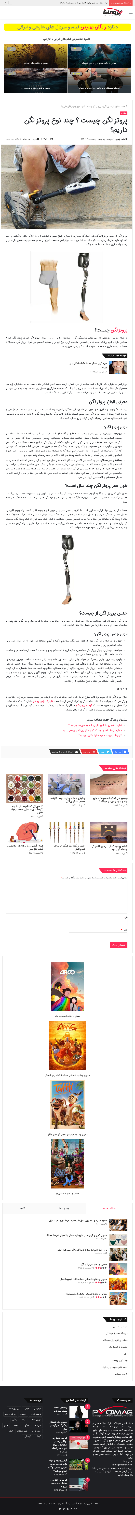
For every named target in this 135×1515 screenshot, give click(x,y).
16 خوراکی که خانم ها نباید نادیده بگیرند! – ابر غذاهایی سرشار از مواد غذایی (27, 809)
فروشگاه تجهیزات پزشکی (116, 1333)
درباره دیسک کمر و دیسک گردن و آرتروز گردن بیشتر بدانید (92, 730)
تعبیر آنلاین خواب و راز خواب (114, 1367)
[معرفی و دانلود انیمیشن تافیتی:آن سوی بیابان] (67, 1105)
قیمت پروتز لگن (84, 706)
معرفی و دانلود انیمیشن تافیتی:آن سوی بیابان (67, 1134)
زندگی (14, 1419)
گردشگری (27, 1436)
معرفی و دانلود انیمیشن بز (67, 1193)
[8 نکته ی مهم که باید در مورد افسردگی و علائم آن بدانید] (108, 832)
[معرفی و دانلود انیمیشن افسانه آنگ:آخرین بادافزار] (67, 1046)
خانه (123, 106)
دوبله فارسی (10, 1414)
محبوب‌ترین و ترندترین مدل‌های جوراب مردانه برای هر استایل (78, 1220)
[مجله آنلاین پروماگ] (112, 12)
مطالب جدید (109, 1208)
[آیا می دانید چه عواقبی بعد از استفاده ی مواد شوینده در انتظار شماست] (78, 1442)
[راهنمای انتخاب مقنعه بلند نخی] (78, 1412)
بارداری (26, 1408)
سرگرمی (26, 1425)
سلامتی (15, 1425)
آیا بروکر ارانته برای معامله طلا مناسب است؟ (58, 1483)
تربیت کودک (36, 1414)
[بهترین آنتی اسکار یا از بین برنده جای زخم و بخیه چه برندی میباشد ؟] (108, 784)
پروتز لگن (119, 330)
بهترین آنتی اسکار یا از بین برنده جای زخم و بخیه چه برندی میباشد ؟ (110, 799)
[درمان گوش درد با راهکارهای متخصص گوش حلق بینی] (24, 832)
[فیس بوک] (75, 1509)
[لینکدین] (67, 1509)
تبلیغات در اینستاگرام (118, 1347)
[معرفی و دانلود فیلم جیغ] (99, 80)
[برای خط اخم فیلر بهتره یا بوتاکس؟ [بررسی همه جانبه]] (118, 1254)
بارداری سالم (14, 1408)
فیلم (6, 1425)
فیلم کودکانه (22, 1431)
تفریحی (23, 1414)
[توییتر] (71, 1509)
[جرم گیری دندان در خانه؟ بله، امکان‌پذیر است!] (118, 367)
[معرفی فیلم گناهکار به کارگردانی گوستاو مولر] (78, 1426)
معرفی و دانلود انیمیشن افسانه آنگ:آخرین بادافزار (67, 1075)
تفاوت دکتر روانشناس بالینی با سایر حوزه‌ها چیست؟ (95, 725)
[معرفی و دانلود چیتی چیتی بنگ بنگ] (99, 56)
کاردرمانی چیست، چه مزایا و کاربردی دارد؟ (100, 735)
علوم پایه (115, 106)
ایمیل (124, 930)
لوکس (10, 1431)
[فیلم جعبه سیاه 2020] (36, 80)
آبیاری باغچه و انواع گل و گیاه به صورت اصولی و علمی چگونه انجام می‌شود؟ (57, 1466)
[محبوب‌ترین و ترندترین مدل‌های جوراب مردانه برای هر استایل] (118, 1225)
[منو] (131, 13)
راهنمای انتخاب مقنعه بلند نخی (60, 1409)
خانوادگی (76, 49)
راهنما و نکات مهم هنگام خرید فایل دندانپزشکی (69, 847)
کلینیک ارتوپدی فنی (42, 701)
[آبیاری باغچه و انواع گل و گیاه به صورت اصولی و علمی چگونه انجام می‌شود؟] (78, 1464)
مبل (125, 1353)
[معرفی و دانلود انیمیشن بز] (67, 1164)
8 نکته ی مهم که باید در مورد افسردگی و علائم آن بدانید (109, 848)
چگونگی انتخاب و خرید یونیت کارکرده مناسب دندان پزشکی (68, 799)
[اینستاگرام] (64, 1509)
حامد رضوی (120, 139)
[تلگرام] (60, 1509)
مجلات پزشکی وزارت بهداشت (114, 1340)
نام (125, 917)
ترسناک (76, 73)
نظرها (22, 1208)
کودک (38, 1436)
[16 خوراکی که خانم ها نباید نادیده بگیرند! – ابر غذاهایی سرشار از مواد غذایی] (24, 788)
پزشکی (106, 106)
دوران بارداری (35, 1419)
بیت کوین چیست (119, 1360)
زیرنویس (37, 1425)
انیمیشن (37, 1408)
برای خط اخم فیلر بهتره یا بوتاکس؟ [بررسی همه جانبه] (82, 1250)
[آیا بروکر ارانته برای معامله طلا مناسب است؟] (78, 1484)
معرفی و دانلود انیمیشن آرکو (95, 3)
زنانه (23, 1419)
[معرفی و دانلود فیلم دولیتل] (36, 56)
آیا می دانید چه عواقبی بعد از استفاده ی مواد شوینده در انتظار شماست (59, 1445)
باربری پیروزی (121, 1374)
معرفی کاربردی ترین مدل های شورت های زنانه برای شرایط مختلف (76, 1235)
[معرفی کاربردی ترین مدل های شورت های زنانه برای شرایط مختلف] (118, 1240)
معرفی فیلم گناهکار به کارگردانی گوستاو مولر (58, 1425)
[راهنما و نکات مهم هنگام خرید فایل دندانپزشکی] (66, 832)
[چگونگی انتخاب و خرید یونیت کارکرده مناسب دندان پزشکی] (66, 784)
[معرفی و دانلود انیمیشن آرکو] (67, 987)
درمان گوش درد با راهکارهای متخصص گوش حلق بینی (25, 847)
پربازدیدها (64, 1208)
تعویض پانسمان (120, 1326)
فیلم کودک (36, 1431)
